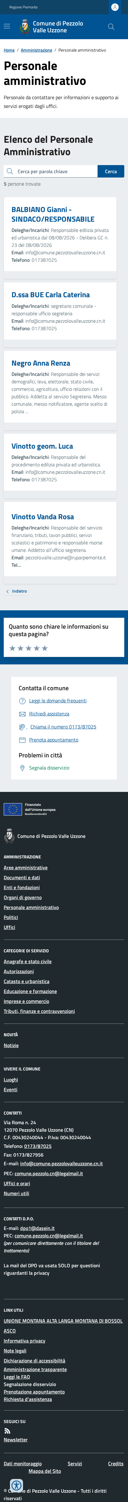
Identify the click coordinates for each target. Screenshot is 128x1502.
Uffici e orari (17, 1183)
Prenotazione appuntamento (34, 1391)
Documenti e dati (22, 877)
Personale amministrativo (31, 907)
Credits (116, 1463)
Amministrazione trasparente (35, 1369)
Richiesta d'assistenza (28, 1399)
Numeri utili (16, 1193)
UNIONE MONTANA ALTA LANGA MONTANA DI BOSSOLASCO (63, 1325)
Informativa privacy (24, 1340)
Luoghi (11, 1079)
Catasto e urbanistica (26, 981)
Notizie (11, 1045)
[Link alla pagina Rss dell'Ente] (7, 1431)
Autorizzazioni (19, 971)
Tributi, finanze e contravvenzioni (39, 1011)
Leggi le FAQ (17, 1376)
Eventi (10, 1089)
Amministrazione (36, 50)
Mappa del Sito (45, 1471)
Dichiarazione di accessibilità (34, 1360)
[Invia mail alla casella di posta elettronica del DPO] (37, 1228)
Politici (11, 917)
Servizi (75, 1463)
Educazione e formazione (30, 991)
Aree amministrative (26, 867)
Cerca (111, 171)
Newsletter (16, 1439)
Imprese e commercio (26, 1001)
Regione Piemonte (23, 7)
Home (9, 50)
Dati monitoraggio (23, 1463)
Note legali (15, 1350)
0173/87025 (38, 1146)
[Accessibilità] (16, 1485)
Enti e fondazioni (22, 887)
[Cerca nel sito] (109, 26)
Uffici (9, 927)
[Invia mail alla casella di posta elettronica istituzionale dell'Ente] (61, 1163)
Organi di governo (23, 897)
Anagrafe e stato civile (28, 961)
